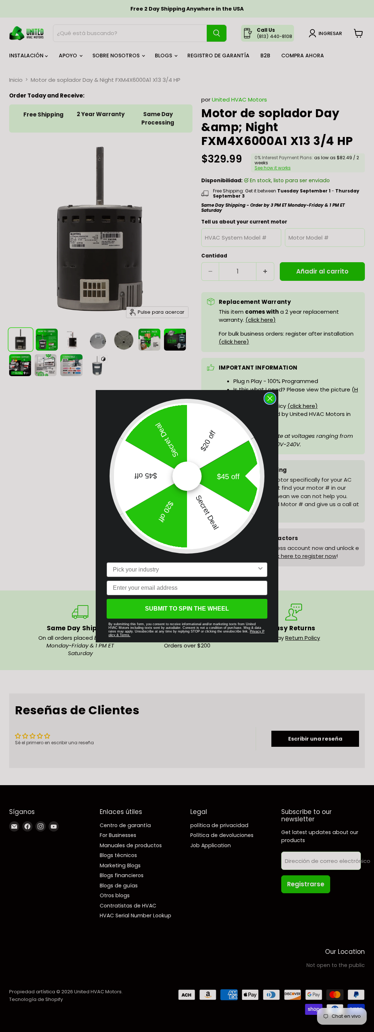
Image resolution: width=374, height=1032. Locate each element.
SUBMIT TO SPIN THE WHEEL (187, 608)
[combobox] (185, 570)
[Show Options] (260, 570)
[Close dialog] (269, 398)
